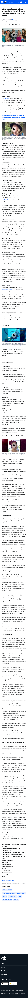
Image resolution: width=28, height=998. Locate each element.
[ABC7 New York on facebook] (2, 979)
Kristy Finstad (5, 98)
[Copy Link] (19, 24)
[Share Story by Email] (16, 24)
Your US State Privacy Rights (17, 990)
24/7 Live (11, 2)
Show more (22, 345)
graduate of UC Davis (7, 289)
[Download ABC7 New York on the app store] (5, 983)
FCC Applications (4, 993)
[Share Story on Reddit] (9, 24)
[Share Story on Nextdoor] (12, 24)
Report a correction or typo (8, 880)
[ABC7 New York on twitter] (6, 979)
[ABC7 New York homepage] (5, 2)
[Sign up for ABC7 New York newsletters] (13, 979)
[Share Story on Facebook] (2, 24)
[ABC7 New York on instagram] (10, 979)
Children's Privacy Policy (6, 990)
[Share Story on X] (6, 24)
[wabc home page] (3, 958)
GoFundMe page (7, 200)
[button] (2, 2)
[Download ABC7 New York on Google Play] (13, 983)
